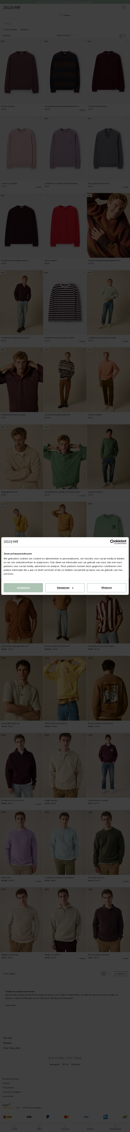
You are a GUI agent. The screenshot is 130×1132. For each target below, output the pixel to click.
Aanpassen (63, 587)
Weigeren (106, 587)
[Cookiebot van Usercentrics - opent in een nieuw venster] (112, 542)
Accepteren (23, 587)
